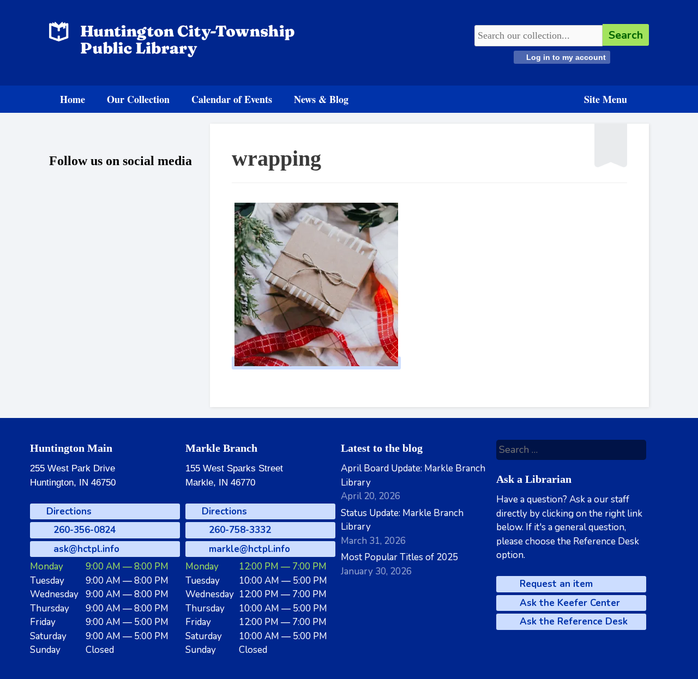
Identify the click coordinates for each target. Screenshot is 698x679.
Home (72, 99)
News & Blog (321, 99)
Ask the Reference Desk (572, 621)
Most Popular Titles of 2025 (399, 557)
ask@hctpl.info (85, 549)
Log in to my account (565, 57)
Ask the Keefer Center (568, 603)
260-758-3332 (238, 530)
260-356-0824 (83, 530)
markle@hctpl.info (248, 549)
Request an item (555, 584)
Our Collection (138, 99)
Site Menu (605, 99)
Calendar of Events (231, 99)
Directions (68, 511)
